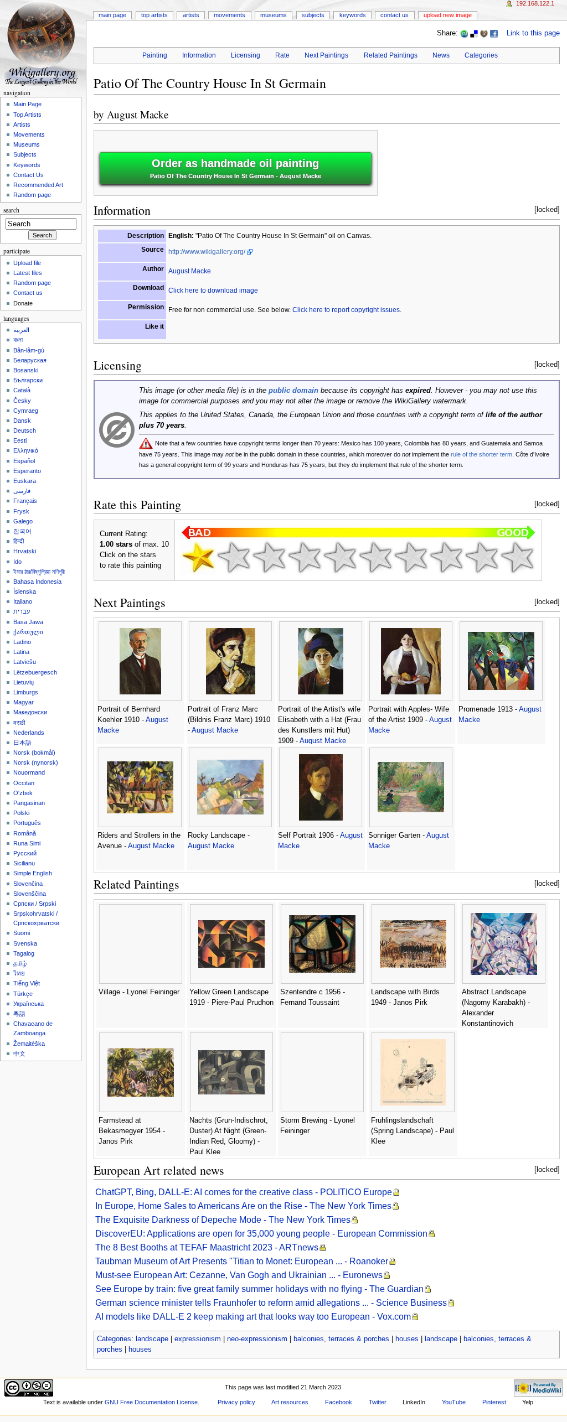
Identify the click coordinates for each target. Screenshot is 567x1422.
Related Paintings (390, 55)
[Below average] (304, 557)
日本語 (22, 742)
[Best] (481, 557)
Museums (273, 15)
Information (199, 55)
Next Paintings (326, 55)
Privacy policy (236, 1402)
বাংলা (18, 339)
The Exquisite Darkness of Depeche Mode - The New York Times (222, 1219)
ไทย (19, 973)
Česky (22, 400)
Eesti (20, 440)
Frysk (21, 511)
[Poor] (269, 557)
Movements (229, 15)
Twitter (377, 1402)
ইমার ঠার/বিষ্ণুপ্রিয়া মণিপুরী (39, 571)
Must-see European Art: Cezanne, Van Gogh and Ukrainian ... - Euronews (239, 1275)
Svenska (25, 943)
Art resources (289, 1402)
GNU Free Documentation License (151, 1402)
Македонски (30, 712)
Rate (282, 55)
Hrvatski (24, 551)
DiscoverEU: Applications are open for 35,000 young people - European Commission (261, 1233)
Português (27, 822)
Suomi (21, 933)
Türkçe (23, 993)
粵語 (19, 1013)
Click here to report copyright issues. (346, 310)
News (441, 55)
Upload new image (448, 15)
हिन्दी (18, 541)
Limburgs (25, 692)
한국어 (22, 531)
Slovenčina (28, 883)
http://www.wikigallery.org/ (206, 252)
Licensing (245, 55)
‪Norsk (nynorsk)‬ (35, 762)
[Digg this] (484, 33)
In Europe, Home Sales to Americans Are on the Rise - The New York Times (243, 1206)
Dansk (22, 420)
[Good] (375, 557)
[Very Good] (411, 557)
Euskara (24, 481)
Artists (191, 15)
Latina (21, 651)
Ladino (22, 642)
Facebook (338, 1402)
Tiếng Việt (26, 983)
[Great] (446, 557)
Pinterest (494, 1402)
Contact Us (394, 15)
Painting (154, 55)
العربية (21, 329)
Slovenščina (29, 893)
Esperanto (27, 471)
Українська (28, 1003)
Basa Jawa (28, 622)
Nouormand (29, 772)
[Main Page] (43, 43)
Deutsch (24, 430)
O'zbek (23, 793)
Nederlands (28, 732)
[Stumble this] (464, 33)
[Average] (340, 557)
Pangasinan (29, 803)
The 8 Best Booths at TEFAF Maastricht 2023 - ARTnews (206, 1247)
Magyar (23, 702)
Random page (32, 194)
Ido (17, 561)
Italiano (22, 601)
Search (11, 210)
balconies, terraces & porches (341, 1339)
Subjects (313, 15)
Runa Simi (26, 843)
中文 (19, 1053)
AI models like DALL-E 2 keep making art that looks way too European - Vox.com (253, 1316)
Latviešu (24, 661)
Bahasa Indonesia (37, 581)
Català (21, 390)
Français (25, 500)
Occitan (23, 783)
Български (28, 380)
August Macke (137, 114)
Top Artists (154, 15)
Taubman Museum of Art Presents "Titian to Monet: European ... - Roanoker (241, 1261)
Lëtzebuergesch (35, 672)
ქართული (28, 632)
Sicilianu (24, 863)
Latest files (27, 272)
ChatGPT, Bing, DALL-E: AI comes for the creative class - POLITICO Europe (243, 1192)
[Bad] (233, 557)
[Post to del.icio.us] (474, 33)
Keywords (352, 15)
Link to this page (533, 33)
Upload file (27, 263)
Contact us (28, 292)
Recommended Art (38, 184)
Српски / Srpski (34, 903)
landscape (152, 1339)
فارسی (21, 490)
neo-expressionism (257, 1339)
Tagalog (23, 953)
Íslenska (24, 591)
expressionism (197, 1339)
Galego (23, 521)
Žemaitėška (29, 1043)
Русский (25, 853)
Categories (481, 55)
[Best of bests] (517, 557)
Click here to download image (213, 290)
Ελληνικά (25, 450)
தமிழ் (20, 963)
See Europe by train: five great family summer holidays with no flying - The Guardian (259, 1289)
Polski (21, 812)
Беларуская (30, 360)
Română (24, 833)
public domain (293, 391)
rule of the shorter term (481, 454)
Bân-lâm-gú (28, 350)
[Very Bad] (198, 557)
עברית (21, 611)
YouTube (454, 1402)
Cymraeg (25, 410)
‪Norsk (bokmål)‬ (34, 752)
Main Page (112, 15)
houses (407, 1339)
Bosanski (25, 370)
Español (24, 461)
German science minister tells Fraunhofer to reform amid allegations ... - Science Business (271, 1302)
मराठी (19, 722)
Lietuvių (23, 682)
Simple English (32, 873)
